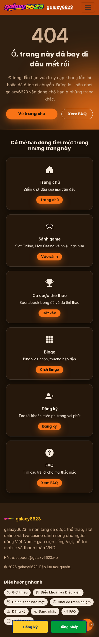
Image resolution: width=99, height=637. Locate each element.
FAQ (72, 611)
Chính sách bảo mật (28, 602)
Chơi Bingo (49, 369)
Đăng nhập (47, 611)
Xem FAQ (77, 114)
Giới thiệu (20, 592)
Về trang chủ (31, 114)
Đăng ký (49, 426)
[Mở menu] (88, 7)
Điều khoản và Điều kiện (60, 592)
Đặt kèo (49, 313)
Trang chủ (49, 200)
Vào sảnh (49, 256)
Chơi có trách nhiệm (74, 602)
